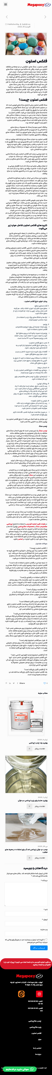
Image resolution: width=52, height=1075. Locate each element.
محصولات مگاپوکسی (26, 526)
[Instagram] (39, 994)
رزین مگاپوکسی (35, 1027)
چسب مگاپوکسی (34, 1021)
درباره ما (38, 1054)
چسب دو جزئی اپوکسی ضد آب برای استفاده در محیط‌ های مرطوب (26, 851)
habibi (25, 24)
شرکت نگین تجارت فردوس (35, 523)
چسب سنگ (43, 430)
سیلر (39, 1039)
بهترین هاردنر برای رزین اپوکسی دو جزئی (33, 800)
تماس (20, 539)
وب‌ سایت (44, 929)
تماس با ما (37, 1048)
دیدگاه (44, 880)
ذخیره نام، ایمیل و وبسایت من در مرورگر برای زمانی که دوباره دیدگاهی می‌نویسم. (26, 941)
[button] (5, 4)
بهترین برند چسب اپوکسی (38, 742)
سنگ (31, 475)
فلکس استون (36, 1033)
